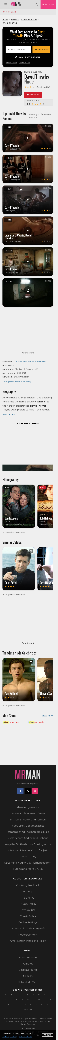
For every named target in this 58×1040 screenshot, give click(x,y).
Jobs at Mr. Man (27, 982)
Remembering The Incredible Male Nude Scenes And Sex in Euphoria (28, 835)
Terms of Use (24, 63)
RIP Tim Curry (28, 856)
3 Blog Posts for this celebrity (16, 381)
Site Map (28, 891)
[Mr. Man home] (16, 4)
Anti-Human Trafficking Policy (28, 940)
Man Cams (11, 12)
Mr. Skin (28, 976)
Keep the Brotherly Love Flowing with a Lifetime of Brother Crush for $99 (27, 847)
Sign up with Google (30, 57)
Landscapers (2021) (13, 272)
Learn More (25, 1033)
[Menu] (5, 4)
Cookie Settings (28, 922)
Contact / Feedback (28, 885)
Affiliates (28, 963)
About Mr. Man (28, 957)
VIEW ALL (28, 1009)
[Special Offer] (27, 449)
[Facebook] (20, 791)
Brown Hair (40, 361)
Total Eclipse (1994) (13, 149)
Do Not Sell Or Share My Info (28, 928)
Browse (15, 19)
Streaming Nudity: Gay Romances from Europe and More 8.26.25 (27, 865)
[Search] (36, 4)
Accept (47, 1035)
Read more (8, 414)
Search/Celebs (29, 19)
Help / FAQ (27, 897)
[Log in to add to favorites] (31, 551)
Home (5, 19)
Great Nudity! (20, 361)
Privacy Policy (11, 63)
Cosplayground (28, 969)
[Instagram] (35, 791)
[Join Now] (48, 4)
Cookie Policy (28, 916)
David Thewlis (12, 146)
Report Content (27, 934)
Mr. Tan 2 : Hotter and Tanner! (27, 819)
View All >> (47, 715)
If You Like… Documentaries (28, 825)
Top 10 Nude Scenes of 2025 (28, 813)
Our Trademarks (28, 1028)
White (31, 361)
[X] (28, 791)
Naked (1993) (10, 211)
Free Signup (41, 49)
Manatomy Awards (28, 807)
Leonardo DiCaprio (14, 235)
